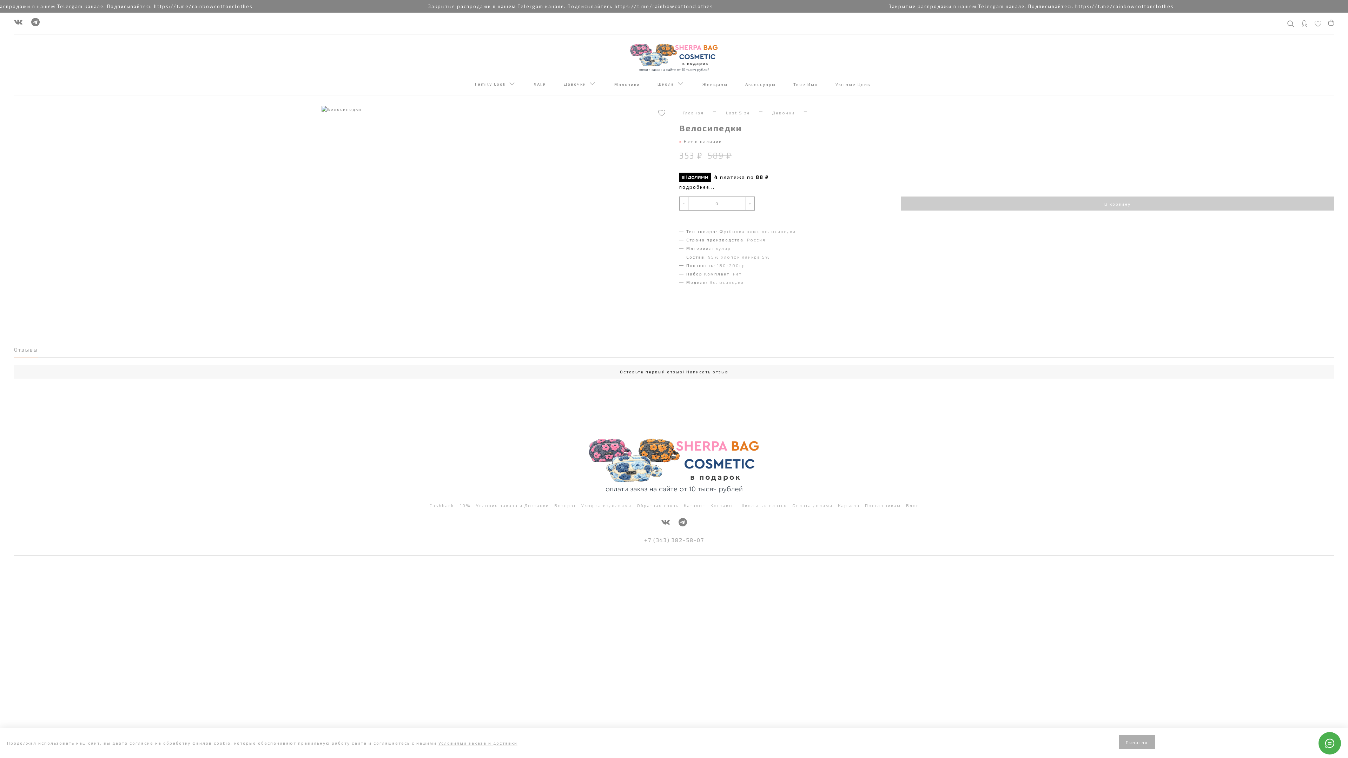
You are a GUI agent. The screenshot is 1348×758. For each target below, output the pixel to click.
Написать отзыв (707, 371)
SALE (541, 84)
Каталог (694, 505)
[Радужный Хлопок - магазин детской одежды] (674, 57)
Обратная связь (658, 505)
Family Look (492, 83)
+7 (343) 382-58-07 (674, 540)
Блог (912, 505)
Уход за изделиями (606, 505)
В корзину (1117, 203)
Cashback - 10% (450, 505)
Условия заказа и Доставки (512, 505)
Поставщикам (883, 505)
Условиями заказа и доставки (477, 742)
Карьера (849, 505)
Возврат (565, 505)
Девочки (577, 83)
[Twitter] (35, 24)
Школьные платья (763, 505)
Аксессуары (761, 84)
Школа (668, 83)
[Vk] (18, 24)
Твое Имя (806, 84)
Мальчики (628, 84)
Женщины (715, 84)
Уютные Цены (854, 84)
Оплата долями (812, 505)
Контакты (723, 505)
